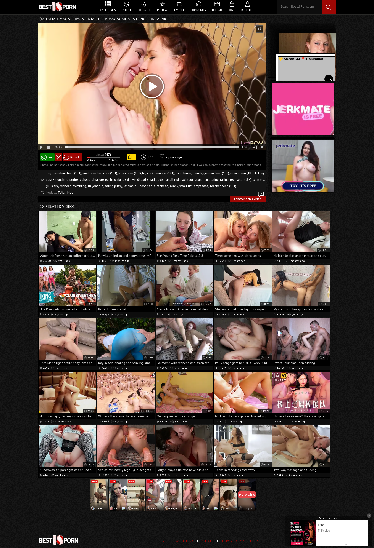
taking (224, 179)
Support (207, 541)
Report (74, 157)
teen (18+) (229, 186)
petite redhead (79, 179)
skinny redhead (135, 179)
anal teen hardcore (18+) (99, 173)
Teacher (215, 186)
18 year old (95, 186)
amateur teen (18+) (67, 173)
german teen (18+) (216, 173)
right (120, 179)
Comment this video (248, 198)
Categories (108, 10)
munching (61, 179)
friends (197, 173)
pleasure (98, 179)
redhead (162, 186)
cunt (179, 173)
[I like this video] (47, 157)
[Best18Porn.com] (57, 6)
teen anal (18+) (240, 179)
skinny (173, 186)
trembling (79, 186)
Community (198, 10)
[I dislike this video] (58, 157)
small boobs (155, 179)
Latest (126, 10)
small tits (186, 186)
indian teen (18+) (242, 173)
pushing (110, 179)
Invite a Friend (184, 541)
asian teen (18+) (129, 173)
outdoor (140, 186)
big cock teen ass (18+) (158, 173)
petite (151, 186)
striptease (201, 186)
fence (187, 173)
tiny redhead (62, 186)
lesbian (128, 186)
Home (162, 541)
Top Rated (144, 10)
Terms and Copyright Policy (240, 541)
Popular (162, 10)
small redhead (176, 179)
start (198, 179)
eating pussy (113, 186)
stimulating (211, 179)
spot (190, 179)
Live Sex (179, 10)
